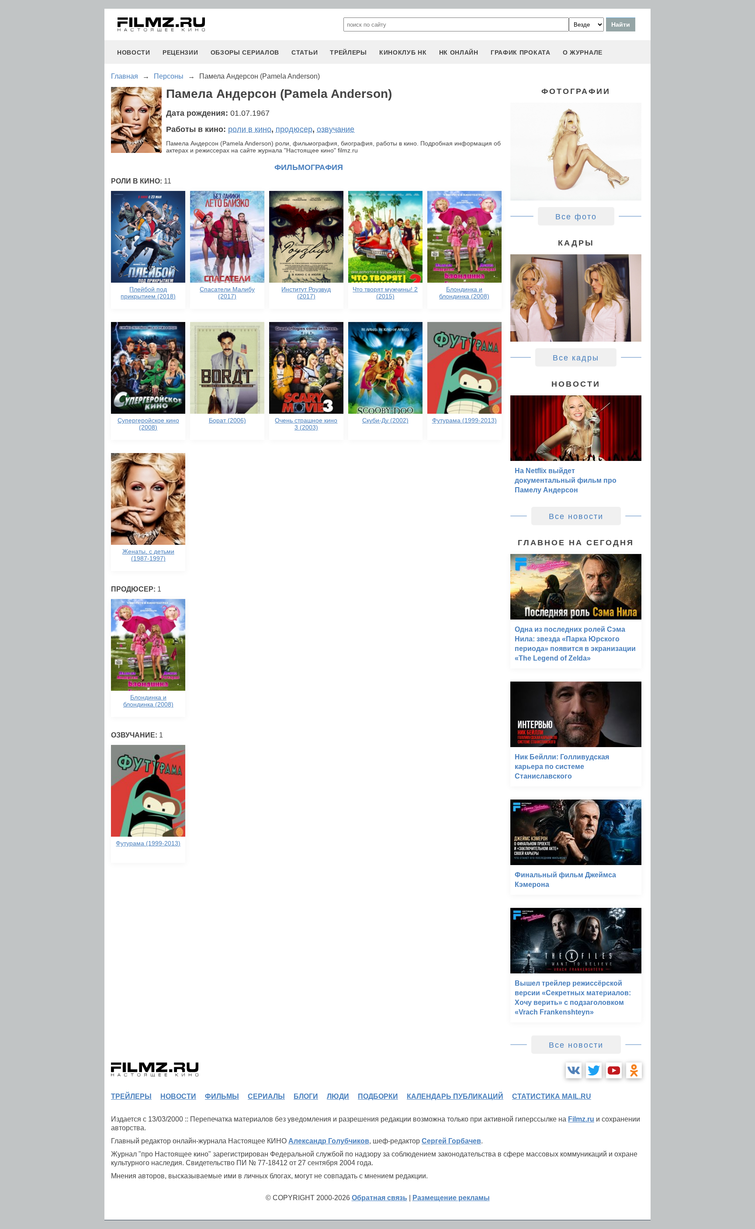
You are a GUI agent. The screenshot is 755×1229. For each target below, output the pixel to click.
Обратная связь (379, 1197)
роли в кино (249, 129)
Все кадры (576, 357)
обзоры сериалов (245, 52)
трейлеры (348, 52)
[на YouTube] (614, 1070)
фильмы (222, 1096)
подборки (378, 1096)
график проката (521, 52)
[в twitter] (594, 1070)
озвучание (335, 129)
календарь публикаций (455, 1096)
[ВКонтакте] (574, 1070)
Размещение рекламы (451, 1197)
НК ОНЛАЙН (458, 52)
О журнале (583, 52)
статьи (304, 52)
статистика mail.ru (551, 1096)
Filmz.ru (581, 1119)
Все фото (576, 216)
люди (338, 1096)
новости (133, 52)
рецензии (180, 52)
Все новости (576, 516)
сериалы (266, 1096)
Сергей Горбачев (451, 1141)
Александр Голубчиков (328, 1141)
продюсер (294, 129)
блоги (306, 1096)
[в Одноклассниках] (634, 1070)
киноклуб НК (403, 52)
